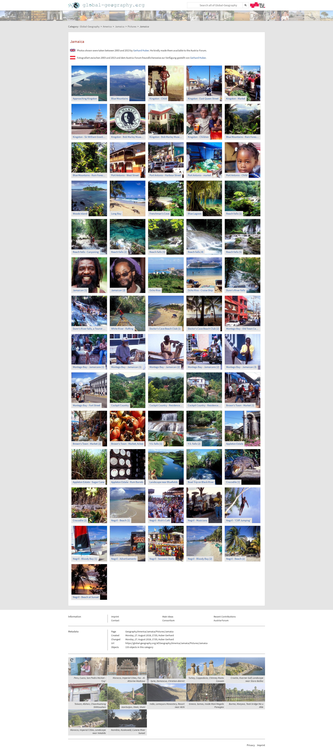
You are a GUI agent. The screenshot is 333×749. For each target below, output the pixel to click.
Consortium (168, 620)
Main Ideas (167, 616)
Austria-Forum (221, 620)
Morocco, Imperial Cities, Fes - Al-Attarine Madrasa (129, 679)
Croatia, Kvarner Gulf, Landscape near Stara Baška (247, 679)
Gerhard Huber (141, 50)
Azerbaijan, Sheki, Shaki (133, 707)
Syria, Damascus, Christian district (168, 681)
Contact (115, 620)
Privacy (251, 745)
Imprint (115, 616)
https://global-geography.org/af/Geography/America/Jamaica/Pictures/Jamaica (166, 643)
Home (106, 5)
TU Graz (257, 5)
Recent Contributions (225, 616)
